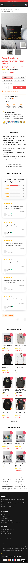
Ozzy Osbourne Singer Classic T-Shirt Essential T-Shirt (20, 412)
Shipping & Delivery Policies (7, 529)
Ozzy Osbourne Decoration (12, 9)
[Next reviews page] (25, 319)
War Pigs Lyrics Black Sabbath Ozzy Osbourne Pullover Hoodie (20, 391)
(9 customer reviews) (13, 69)
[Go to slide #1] (10, 52)
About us (3, 514)
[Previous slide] (2, 31)
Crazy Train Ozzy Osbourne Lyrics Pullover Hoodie (6, 412)
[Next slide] (25, 31)
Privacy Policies (4, 518)
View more (14, 421)
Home (2, 9)
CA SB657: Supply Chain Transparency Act (11, 522)
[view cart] (26, 4)
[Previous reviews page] (17, 319)
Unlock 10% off (3, 556)
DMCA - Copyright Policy (6, 520)
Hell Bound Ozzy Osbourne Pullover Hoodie (6, 391)
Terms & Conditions (5, 516)
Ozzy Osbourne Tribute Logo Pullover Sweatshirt (7, 367)
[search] (23, 4)
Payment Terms (4, 531)
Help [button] (25, 561)
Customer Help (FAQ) (6, 538)
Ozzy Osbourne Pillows (7, 11)
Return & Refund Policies (6, 533)
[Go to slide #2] (18, 52)
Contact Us (3, 536)
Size (3, 75)
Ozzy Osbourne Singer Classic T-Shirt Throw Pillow (20, 465)
